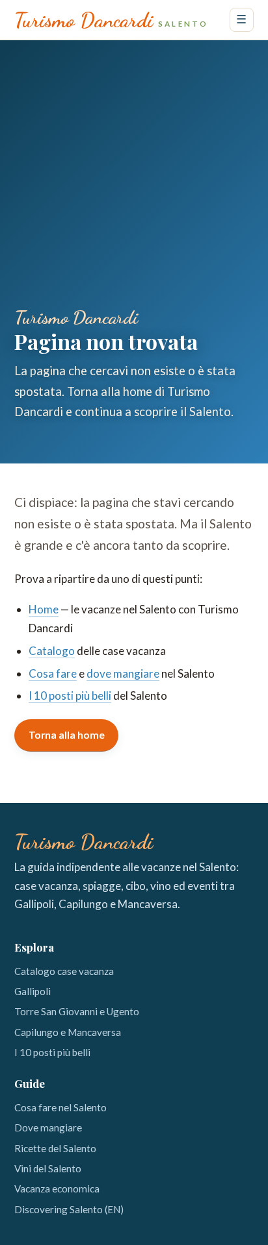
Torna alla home (67, 735)
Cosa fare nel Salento (60, 1107)
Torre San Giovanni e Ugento (76, 1011)
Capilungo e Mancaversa (67, 1032)
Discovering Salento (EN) (69, 1209)
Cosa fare (53, 673)
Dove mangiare (48, 1127)
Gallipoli (32, 991)
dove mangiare (123, 673)
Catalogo (52, 651)
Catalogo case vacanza (64, 971)
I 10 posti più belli (70, 695)
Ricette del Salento (55, 1148)
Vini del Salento (47, 1168)
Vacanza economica (57, 1188)
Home (44, 609)
